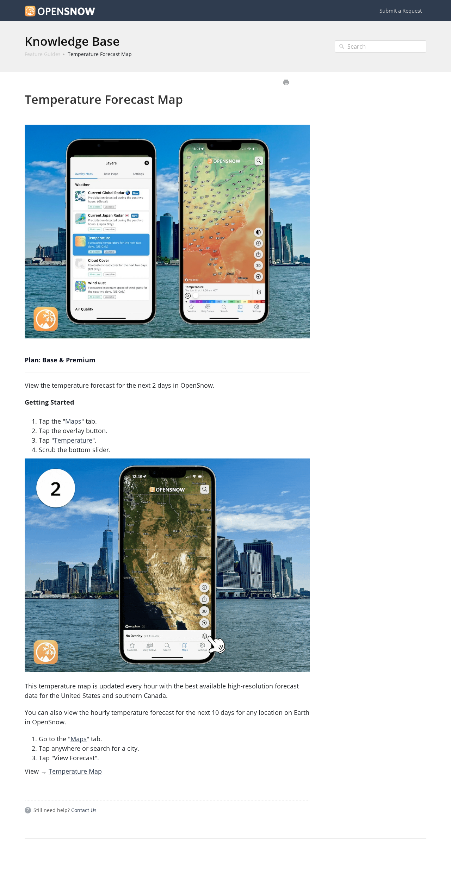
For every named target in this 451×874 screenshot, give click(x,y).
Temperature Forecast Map (100, 54)
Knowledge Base (72, 41)
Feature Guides (43, 54)
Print (286, 82)
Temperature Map (75, 771)
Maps (73, 421)
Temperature (73, 440)
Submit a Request (400, 10)
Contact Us (84, 810)
